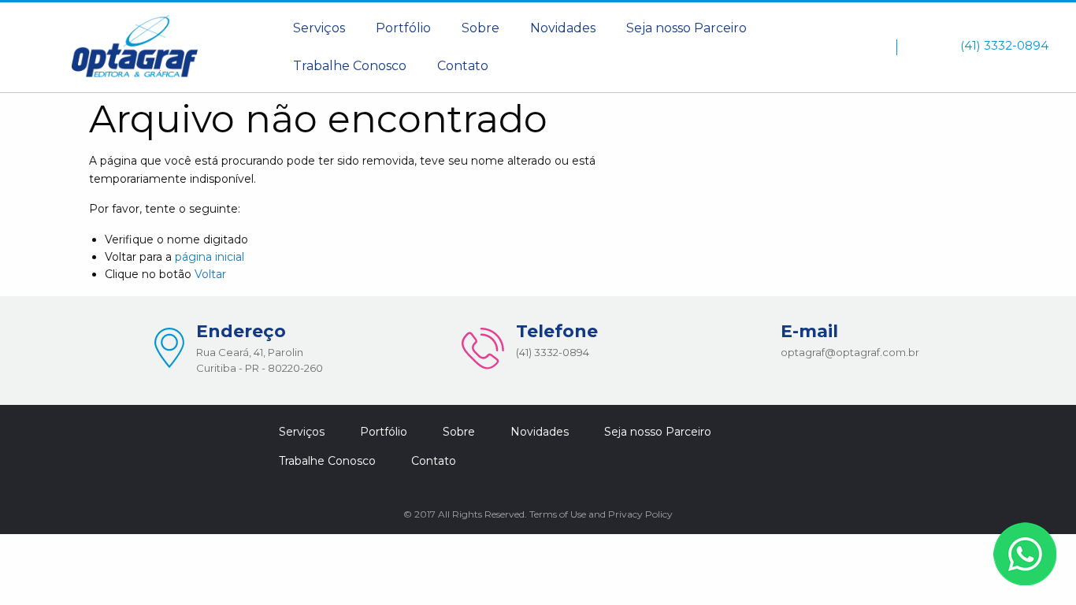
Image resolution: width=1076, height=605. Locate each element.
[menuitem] (319, 28)
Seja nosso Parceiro (686, 27)
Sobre (480, 27)
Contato (462, 65)
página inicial (209, 257)
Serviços (319, 27)
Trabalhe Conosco (349, 65)
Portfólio (403, 27)
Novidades (563, 27)
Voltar (210, 274)
